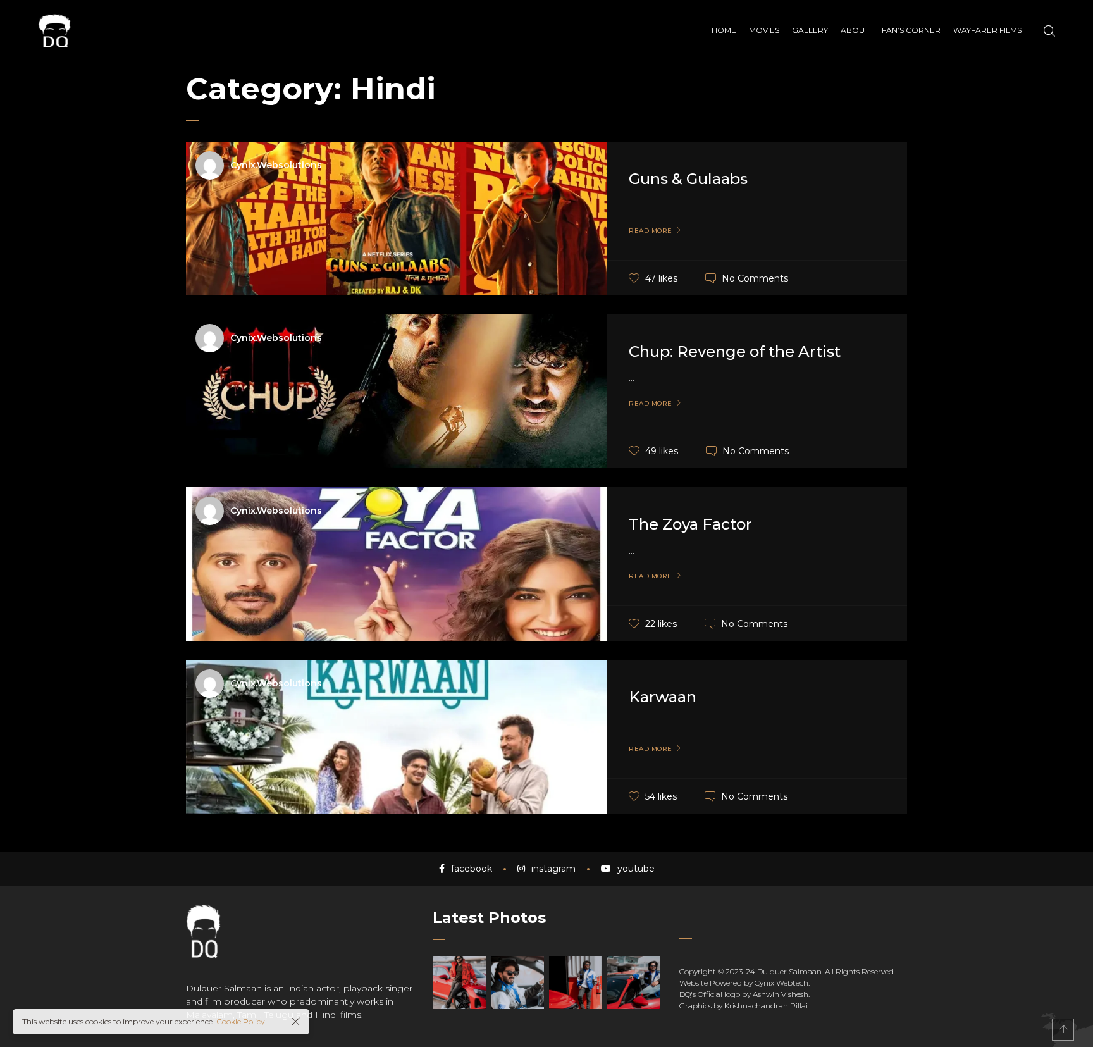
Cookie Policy (240, 1021)
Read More (650, 231)
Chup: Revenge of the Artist (735, 351)
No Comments (755, 277)
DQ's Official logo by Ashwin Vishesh (743, 994)
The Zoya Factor (690, 524)
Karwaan (662, 697)
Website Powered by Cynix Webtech (743, 983)
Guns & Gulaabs (688, 179)
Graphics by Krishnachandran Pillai (743, 1005)
